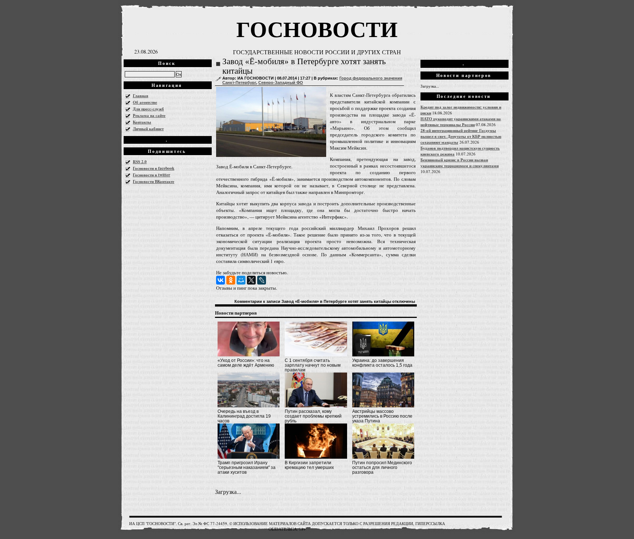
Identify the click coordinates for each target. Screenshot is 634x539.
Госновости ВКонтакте (153, 181)
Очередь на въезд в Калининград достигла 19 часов (244, 416)
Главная (140, 96)
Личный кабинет (148, 129)
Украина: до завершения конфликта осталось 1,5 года (382, 363)
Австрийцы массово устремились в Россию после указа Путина (382, 416)
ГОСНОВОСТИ (317, 28)
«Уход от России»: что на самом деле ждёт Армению (246, 363)
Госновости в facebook (153, 168)
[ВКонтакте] (220, 280)
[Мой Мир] (241, 280)
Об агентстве (145, 102)
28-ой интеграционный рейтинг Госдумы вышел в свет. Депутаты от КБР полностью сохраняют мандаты (460, 136)
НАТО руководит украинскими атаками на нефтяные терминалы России (460, 122)
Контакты (142, 122)
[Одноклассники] (230, 280)
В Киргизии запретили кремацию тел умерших (309, 465)
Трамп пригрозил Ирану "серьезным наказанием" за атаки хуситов (247, 467)
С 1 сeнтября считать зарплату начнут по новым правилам (312, 365)
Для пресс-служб (148, 109)
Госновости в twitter (151, 175)
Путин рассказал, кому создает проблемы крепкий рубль (313, 416)
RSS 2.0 (140, 162)
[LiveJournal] (261, 280)
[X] (251, 280)
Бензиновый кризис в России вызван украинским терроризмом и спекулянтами (459, 163)
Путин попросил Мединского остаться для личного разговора (382, 467)
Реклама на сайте (149, 115)
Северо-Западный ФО (280, 82)
